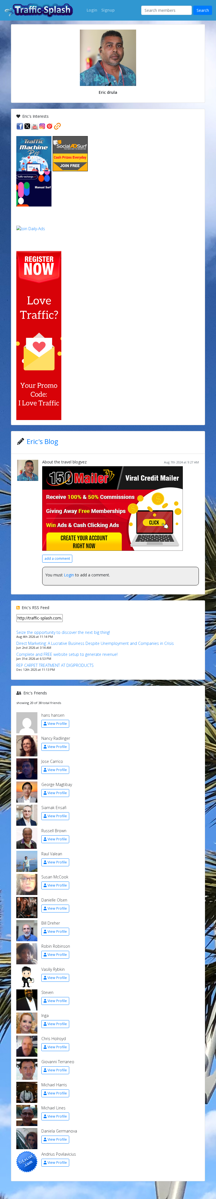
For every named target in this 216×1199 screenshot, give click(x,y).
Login (69, 575)
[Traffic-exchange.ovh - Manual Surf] (33, 188)
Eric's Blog (42, 441)
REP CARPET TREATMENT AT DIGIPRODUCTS (55, 665)
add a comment (57, 558)
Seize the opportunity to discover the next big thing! (63, 632)
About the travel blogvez (64, 462)
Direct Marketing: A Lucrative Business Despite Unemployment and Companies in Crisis (95, 643)
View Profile (57, 723)
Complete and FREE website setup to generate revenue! (67, 654)
